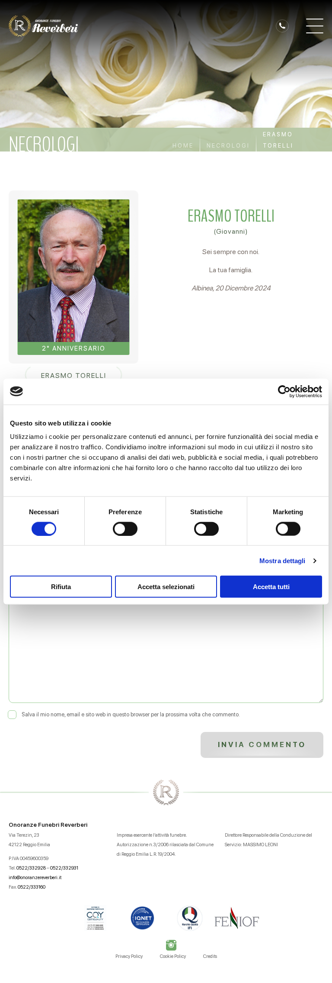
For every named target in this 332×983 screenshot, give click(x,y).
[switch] (125, 528)
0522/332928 (31, 868)
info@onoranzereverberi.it (35, 877)
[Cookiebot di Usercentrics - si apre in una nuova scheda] (284, 391)
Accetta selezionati (166, 586)
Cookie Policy (173, 956)
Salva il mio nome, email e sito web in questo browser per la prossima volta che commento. (131, 714)
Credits (210, 956)
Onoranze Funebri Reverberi (48, 824)
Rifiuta (61, 586)
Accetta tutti (271, 586)
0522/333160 (31, 887)
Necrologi (228, 145)
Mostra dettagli (282, 560)
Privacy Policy (129, 956)
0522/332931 (64, 868)
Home (183, 145)
